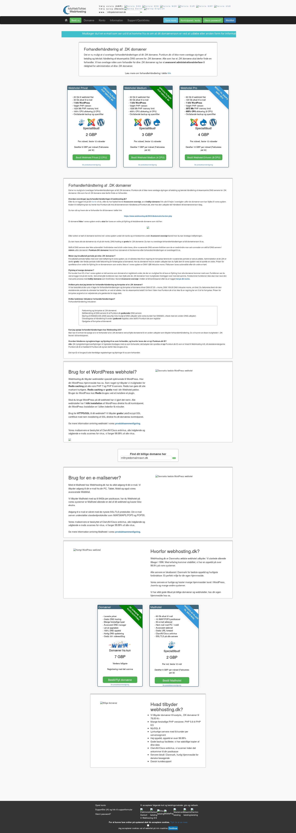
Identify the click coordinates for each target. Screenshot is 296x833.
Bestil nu (75, 20)
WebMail (230, 20)
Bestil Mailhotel (172, 680)
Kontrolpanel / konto (190, 20)
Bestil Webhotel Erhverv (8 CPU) (203, 157)
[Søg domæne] (174, 458)
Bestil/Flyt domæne (120, 680)
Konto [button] (102, 20)
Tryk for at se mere (178, 822)
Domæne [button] (89, 20)
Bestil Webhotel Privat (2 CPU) (91, 157)
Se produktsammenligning (91, 165)
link (169, 73)
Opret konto (171, 20)
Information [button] (116, 20)
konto (94, 201)
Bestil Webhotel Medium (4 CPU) (147, 157)
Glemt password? (213, 20)
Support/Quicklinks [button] (138, 20)
